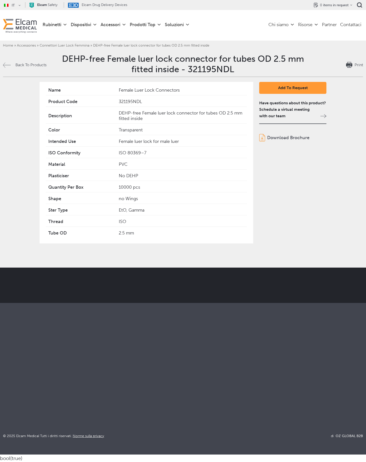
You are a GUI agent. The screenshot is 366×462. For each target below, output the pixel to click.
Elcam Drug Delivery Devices (104, 5)
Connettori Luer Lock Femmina (64, 45)
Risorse (305, 24)
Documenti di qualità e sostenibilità (304, 390)
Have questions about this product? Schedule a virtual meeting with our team (292, 109)
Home (8, 45)
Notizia (279, 410)
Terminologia (285, 396)
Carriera (190, 416)
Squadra (190, 410)
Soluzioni (174, 24)
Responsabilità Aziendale (205, 396)
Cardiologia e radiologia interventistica (127, 396)
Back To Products (31, 64)
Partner (329, 24)
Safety (47, 5)
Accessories (26, 45)
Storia (188, 423)
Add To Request (293, 87)
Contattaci (350, 24)
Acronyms (282, 403)
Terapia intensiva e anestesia (118, 383)
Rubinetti (52, 24)
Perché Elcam (195, 383)
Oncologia (102, 403)
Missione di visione (200, 390)
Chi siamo (278, 24)
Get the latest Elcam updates (111, 310)
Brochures (282, 383)
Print (359, 64)
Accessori (110, 24)
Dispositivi (81, 24)
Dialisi (98, 390)
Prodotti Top (142, 24)
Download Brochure (288, 137)
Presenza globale (198, 403)
